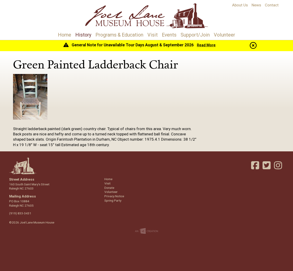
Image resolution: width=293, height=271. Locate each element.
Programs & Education (119, 35)
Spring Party (112, 200)
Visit (152, 35)
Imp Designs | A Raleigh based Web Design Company (146, 231)
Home (64, 35)
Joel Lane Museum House (146, 15)
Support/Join (195, 35)
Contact (272, 5)
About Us (240, 5)
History (83, 35)
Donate (109, 187)
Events (169, 35)
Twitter (267, 165)
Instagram (278, 165)
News (256, 5)
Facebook (255, 165)
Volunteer (224, 35)
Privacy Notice (114, 196)
